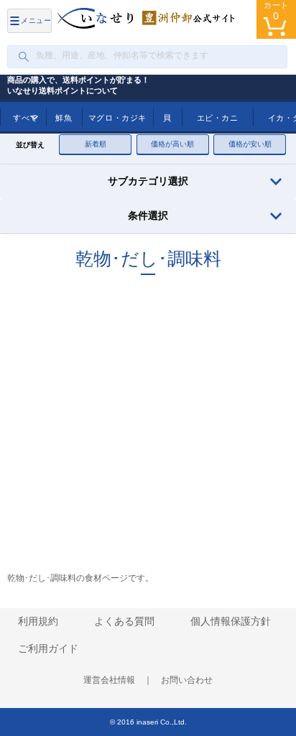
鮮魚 (63, 117)
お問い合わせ (187, 680)
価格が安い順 (250, 144)
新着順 (95, 144)
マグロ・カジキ (117, 117)
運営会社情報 (109, 680)
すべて (25, 117)
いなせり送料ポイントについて (62, 90)
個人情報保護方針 (230, 621)
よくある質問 (124, 621)
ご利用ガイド (48, 648)
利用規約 (38, 621)
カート (276, 11)
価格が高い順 (172, 144)
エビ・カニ (218, 117)
